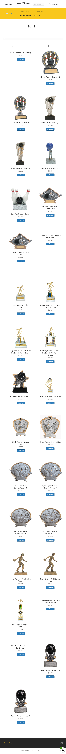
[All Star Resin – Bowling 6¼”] (21, 107)
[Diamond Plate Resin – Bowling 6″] (21, 241)
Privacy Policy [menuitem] (8, 743)
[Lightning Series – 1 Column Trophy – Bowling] (50, 290)
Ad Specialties (38, 12)
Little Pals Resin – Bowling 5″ (20, 396)
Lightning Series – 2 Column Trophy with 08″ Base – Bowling (50, 353)
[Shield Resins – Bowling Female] (20, 427)
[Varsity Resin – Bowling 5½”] (50, 655)
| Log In (57, 4)
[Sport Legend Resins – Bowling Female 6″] (21, 471)
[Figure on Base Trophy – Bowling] (21, 290)
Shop (27, 12)
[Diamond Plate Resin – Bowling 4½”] (50, 195)
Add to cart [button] (21, 59)
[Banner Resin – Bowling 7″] (50, 107)
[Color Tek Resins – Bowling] (20, 199)
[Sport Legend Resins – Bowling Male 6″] (21, 517)
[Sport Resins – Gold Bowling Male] (50, 564)
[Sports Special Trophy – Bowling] (20, 609)
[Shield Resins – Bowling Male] (50, 427)
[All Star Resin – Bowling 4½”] (50, 62)
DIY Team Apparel (25, 15)
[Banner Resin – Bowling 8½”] (21, 153)
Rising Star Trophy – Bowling (50, 396)
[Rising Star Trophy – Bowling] (50, 381)
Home (22, 12)
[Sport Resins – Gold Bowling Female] (20, 564)
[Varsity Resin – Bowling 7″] (21, 701)
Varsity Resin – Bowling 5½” (50, 670)
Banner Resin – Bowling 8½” (21, 168)
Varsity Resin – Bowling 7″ (20, 716)
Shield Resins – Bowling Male (50, 442)
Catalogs (37, 15)
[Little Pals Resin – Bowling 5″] (21, 381)
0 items (53, 4)
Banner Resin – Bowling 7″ (50, 123)
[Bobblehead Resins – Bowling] (50, 153)
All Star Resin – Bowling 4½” (50, 77)
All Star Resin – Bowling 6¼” (21, 123)
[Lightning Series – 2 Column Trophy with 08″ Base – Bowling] (50, 336)
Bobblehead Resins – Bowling (50, 168)
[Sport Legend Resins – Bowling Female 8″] (50, 471)
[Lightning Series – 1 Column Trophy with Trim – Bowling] (21, 336)
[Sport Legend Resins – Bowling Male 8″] (50, 517)
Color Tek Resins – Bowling (20, 214)
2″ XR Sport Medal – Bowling (20, 53)
